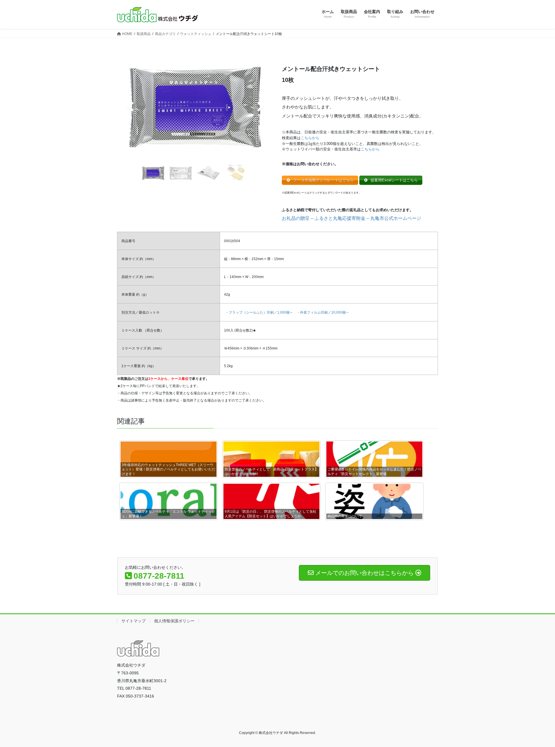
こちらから (310, 138)
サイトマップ (133, 621)
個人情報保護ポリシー (174, 621)
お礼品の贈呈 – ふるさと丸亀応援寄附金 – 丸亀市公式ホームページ (351, 218)
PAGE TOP (537, 720)
